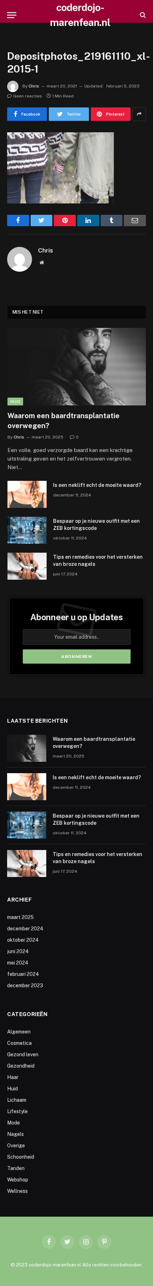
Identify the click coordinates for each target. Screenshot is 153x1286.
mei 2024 (17, 963)
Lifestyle (17, 1111)
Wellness (17, 1191)
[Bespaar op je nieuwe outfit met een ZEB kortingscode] (27, 530)
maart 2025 (20, 917)
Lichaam (16, 1100)
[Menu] (11, 15)
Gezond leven (22, 1054)
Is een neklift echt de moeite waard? (97, 485)
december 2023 (25, 985)
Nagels (15, 1134)
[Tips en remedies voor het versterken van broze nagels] (27, 566)
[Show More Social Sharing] (139, 114)
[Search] (142, 15)
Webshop (17, 1180)
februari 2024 (23, 974)
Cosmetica (19, 1043)
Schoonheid (20, 1157)
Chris (33, 86)
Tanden (16, 1168)
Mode (13, 1123)
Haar (13, 1077)
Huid (15, 401)
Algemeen (19, 1032)
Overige (16, 1145)
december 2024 (25, 928)
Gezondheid (21, 1066)
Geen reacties (27, 96)
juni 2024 (18, 951)
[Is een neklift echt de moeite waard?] (27, 494)
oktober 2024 (23, 940)
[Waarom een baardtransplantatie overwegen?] (76, 367)
